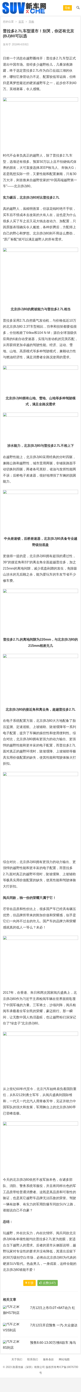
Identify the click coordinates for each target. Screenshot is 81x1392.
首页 (21, 21)
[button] (67, 8)
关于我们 (16, 1359)
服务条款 (48, 1359)
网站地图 (64, 1359)
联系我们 (32, 1359)
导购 (31, 21)
